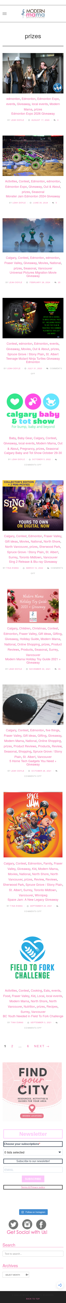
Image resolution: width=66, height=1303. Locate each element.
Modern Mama (46, 443)
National (55, 262)
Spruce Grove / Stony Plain (25, 354)
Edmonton (29, 98)
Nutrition (29, 1006)
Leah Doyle (17, 120)
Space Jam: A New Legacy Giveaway (33, 899)
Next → (42, 1046)
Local (40, 995)
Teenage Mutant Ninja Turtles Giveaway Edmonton (33, 360)
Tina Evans (12, 567)
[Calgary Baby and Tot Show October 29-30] (33, 411)
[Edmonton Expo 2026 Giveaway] (33, 73)
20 (59, 282)
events (10, 104)
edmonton (13, 98)
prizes (38, 109)
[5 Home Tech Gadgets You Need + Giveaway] (33, 705)
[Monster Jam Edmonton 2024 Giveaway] (33, 156)
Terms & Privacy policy (33, 1187)
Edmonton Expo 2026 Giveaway (33, 113)
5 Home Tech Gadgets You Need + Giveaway (33, 762)
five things (52, 730)
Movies (43, 262)
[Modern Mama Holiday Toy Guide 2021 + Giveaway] (33, 606)
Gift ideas (11, 541)
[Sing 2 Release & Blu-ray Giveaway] (33, 505)
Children (24, 628)
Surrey (13, 557)
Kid (34, 868)
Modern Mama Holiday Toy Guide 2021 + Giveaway (33, 660)
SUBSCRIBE (33, 1179)
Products (27, 649)
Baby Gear (25, 438)
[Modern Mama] (33, 12)
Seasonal (38, 191)
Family (47, 863)
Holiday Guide (29, 639)
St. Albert (52, 354)
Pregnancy (27, 448)
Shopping (24, 751)
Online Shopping (28, 644)
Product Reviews (25, 746)
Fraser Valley (13, 262)
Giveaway (23, 104)
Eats (47, 990)
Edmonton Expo (48, 98)
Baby (12, 438)
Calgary (11, 257)
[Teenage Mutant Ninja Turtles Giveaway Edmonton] (33, 318)
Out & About (51, 186)
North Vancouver (16, 546)
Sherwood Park (49, 546)
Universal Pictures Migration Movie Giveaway (33, 274)
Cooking (36, 990)
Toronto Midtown (30, 557)
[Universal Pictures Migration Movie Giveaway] (33, 235)
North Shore (52, 541)
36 (59, 668)
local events (40, 104)
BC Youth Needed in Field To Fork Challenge (33, 1016)
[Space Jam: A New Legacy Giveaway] (33, 825)
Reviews (51, 879)
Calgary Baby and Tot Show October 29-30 (33, 452)
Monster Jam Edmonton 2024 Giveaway (33, 196)
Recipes (52, 1006)
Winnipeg (41, 895)
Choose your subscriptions (21, 1144)
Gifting (57, 633)
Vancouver (45, 268)
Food (6, 995)
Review (57, 746)
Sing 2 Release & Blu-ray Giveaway (33, 561)
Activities (11, 181)
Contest (24, 181)
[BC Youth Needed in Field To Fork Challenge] (33, 956)
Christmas (39, 628)
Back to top (33, 1299)
